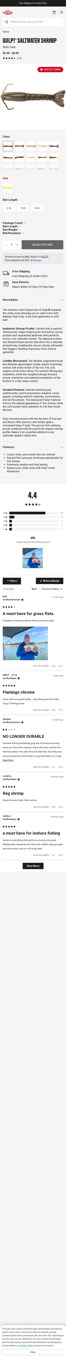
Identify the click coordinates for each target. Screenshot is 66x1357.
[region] (33, 558)
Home (6, 31)
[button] (12, 58)
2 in (9, 208)
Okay (33, 1352)
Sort (34, 589)
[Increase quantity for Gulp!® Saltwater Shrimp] (17, 244)
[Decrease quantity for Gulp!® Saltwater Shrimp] (5, 244)
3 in (23, 208)
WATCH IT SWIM (52, 69)
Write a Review (53, 581)
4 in (37, 208)
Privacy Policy (27, 1345)
